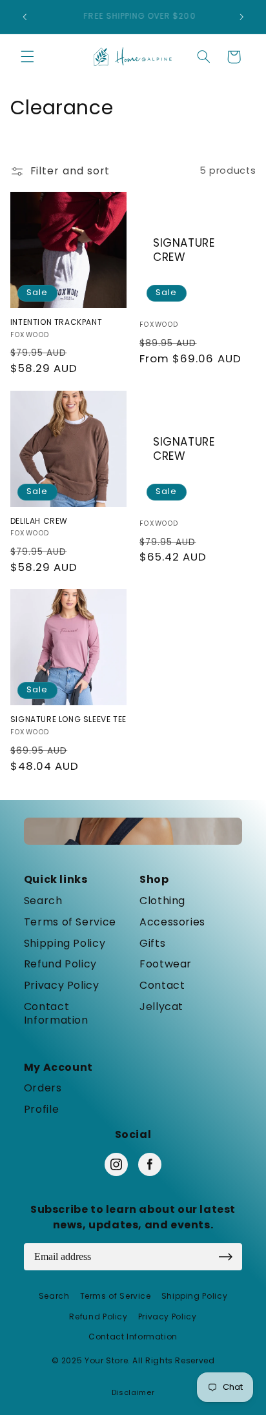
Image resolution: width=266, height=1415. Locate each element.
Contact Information (56, 1014)
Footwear (165, 964)
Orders (43, 1088)
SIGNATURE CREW (183, 250)
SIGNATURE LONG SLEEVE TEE (68, 719)
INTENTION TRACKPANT (56, 322)
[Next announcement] (241, 17)
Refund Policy (60, 964)
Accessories (172, 922)
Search (43, 901)
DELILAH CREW (39, 521)
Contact (162, 986)
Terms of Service (70, 922)
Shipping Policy (64, 944)
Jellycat (161, 1007)
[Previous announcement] (24, 17)
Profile (41, 1110)
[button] (27, 57)
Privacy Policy (61, 986)
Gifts (152, 944)
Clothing (162, 901)
